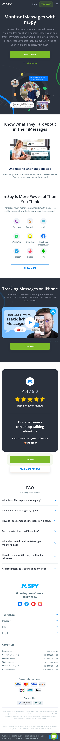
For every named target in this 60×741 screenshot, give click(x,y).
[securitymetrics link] (24, 703)
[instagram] (40, 604)
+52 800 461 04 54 (50, 666)
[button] (54, 736)
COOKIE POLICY (32, 738)
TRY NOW (46, 4)
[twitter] (26, 604)
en (33, 4)
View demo (32, 63)
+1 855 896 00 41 (51, 651)
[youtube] (33, 604)
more (44, 718)
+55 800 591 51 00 (50, 655)
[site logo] (7, 4)
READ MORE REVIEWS (30, 469)
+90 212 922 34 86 (50, 662)
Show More (30, 268)
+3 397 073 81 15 (51, 658)
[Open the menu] (57, 4)
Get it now (30, 54)
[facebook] (20, 604)
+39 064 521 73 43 (50, 669)
